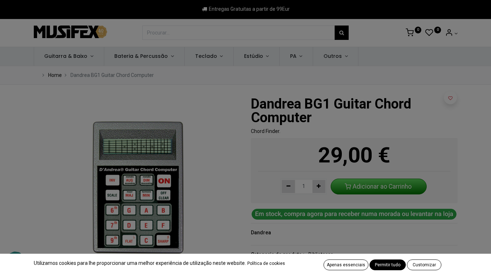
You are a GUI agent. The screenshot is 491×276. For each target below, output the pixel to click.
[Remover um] (288, 186)
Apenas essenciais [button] (346, 264)
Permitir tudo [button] (387, 264)
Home (55, 75)
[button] (450, 97)
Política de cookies (266, 263)
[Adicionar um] (319, 186)
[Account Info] (451, 33)
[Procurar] (342, 33)
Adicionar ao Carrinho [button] (382, 186)
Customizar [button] (424, 264)
